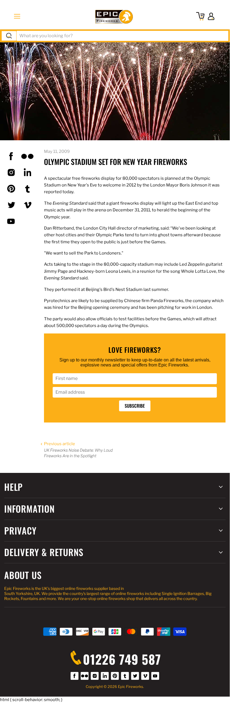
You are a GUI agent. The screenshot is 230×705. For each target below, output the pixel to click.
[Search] (9, 36)
